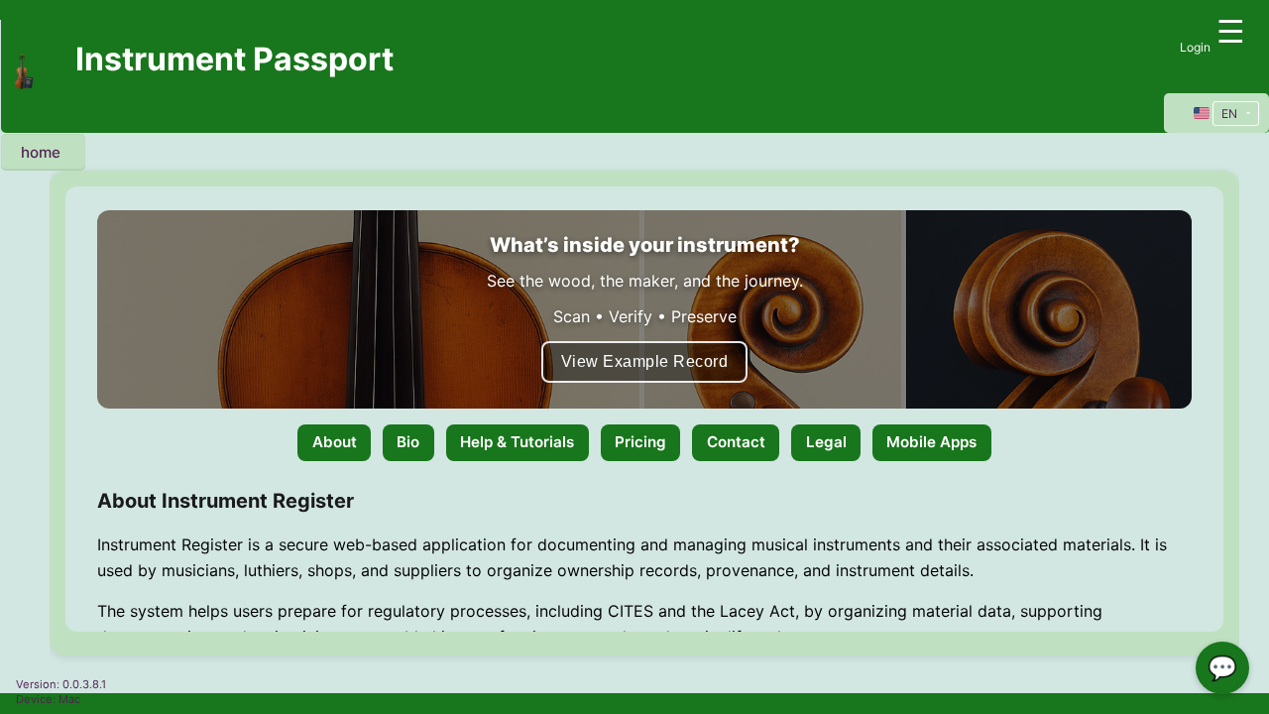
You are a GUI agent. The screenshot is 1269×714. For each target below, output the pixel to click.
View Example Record (645, 361)
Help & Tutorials (517, 441)
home (40, 152)
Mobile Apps (931, 441)
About (334, 441)
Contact (736, 441)
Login (1195, 47)
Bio (408, 441)
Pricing (640, 441)
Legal (826, 441)
